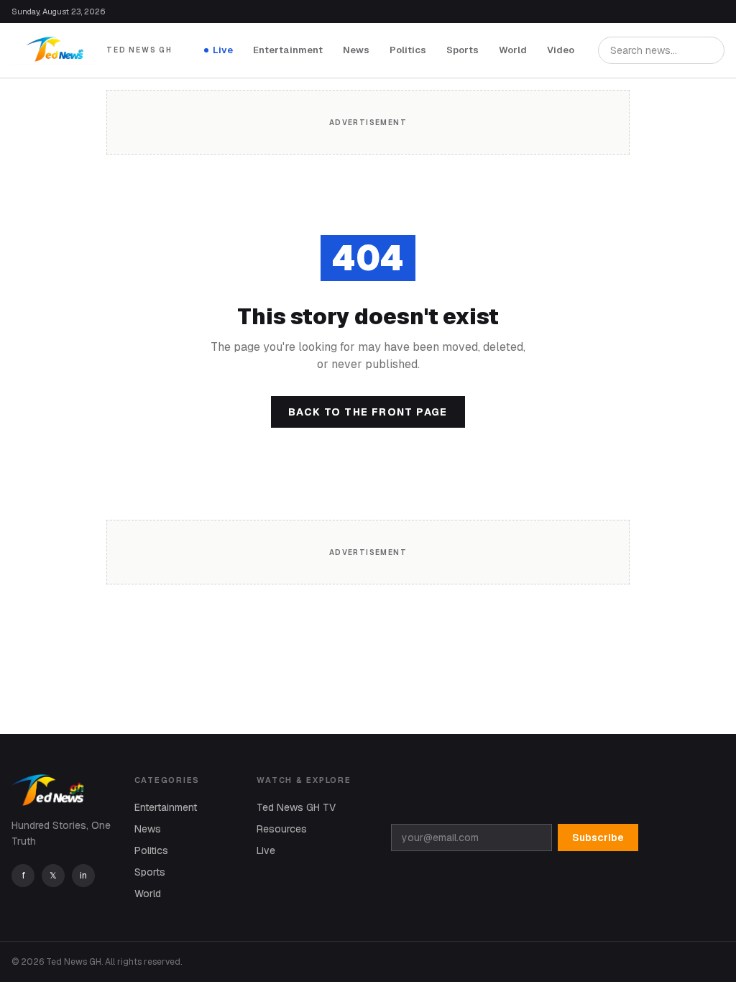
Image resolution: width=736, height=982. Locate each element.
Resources (282, 828)
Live (223, 50)
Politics (408, 50)
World (513, 50)
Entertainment (288, 50)
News (356, 50)
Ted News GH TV (296, 807)
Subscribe (598, 837)
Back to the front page (368, 411)
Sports (462, 50)
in (83, 875)
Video (560, 50)
